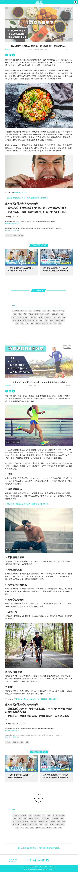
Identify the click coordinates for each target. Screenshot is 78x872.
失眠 (36, 314)
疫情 (14, 320)
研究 (46, 320)
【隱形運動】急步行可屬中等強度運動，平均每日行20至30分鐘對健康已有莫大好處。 (38, 710)
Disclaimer (53, 867)
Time (26, 699)
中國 (30, 311)
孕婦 (41, 314)
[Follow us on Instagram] (35, 860)
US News (18, 699)
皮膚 (29, 320)
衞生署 (38, 323)
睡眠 (41, 320)
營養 (63, 317)
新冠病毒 (33, 317)
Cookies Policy (34, 867)
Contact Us (25, 867)
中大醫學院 (37, 311)
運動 (43, 323)
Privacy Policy (44, 867)
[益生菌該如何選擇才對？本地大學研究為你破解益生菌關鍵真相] (56, 257)
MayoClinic (34, 699)
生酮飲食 (9, 235)
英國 (27, 323)
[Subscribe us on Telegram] (47, 860)
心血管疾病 (55, 314)
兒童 (15, 314)
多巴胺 (8, 742)
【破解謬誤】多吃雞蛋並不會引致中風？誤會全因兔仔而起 (36, 207)
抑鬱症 (14, 317)
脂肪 (15, 235)
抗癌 (19, 317)
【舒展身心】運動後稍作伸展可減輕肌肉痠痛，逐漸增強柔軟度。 (37, 717)
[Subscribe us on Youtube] (43, 860)
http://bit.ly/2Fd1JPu (12, 230)
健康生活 (8, 49)
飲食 (54, 323)
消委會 (53, 317)
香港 (59, 323)
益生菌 (35, 320)
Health (17, 193)
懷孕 (61, 314)
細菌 (57, 320)
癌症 (24, 320)
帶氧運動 (15, 742)
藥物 (32, 323)
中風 (44, 311)
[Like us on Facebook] (30, 860)
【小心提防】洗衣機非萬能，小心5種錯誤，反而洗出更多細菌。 (39, 848)
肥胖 (17, 323)
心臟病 (47, 314)
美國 (62, 320)
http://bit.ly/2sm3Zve (12, 223)
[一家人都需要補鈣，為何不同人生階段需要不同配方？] (21, 257)
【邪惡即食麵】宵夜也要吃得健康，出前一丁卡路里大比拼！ (37, 212)
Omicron (23, 311)
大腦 (25, 314)
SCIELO (44, 699)
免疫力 (55, 311)
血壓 (27, 742)
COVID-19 (16, 311)
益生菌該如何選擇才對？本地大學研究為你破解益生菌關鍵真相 (55, 269)
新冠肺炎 (41, 317)
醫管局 (49, 323)
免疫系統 (61, 311)
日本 (47, 317)
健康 (49, 311)
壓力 (20, 314)
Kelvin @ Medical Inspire (40, 49)
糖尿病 (52, 320)
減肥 (58, 317)
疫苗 (19, 320)
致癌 (22, 323)
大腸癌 (31, 314)
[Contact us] (39, 860)
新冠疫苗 (26, 317)
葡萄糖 (21, 235)
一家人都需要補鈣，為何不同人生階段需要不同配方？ (26, 198)
